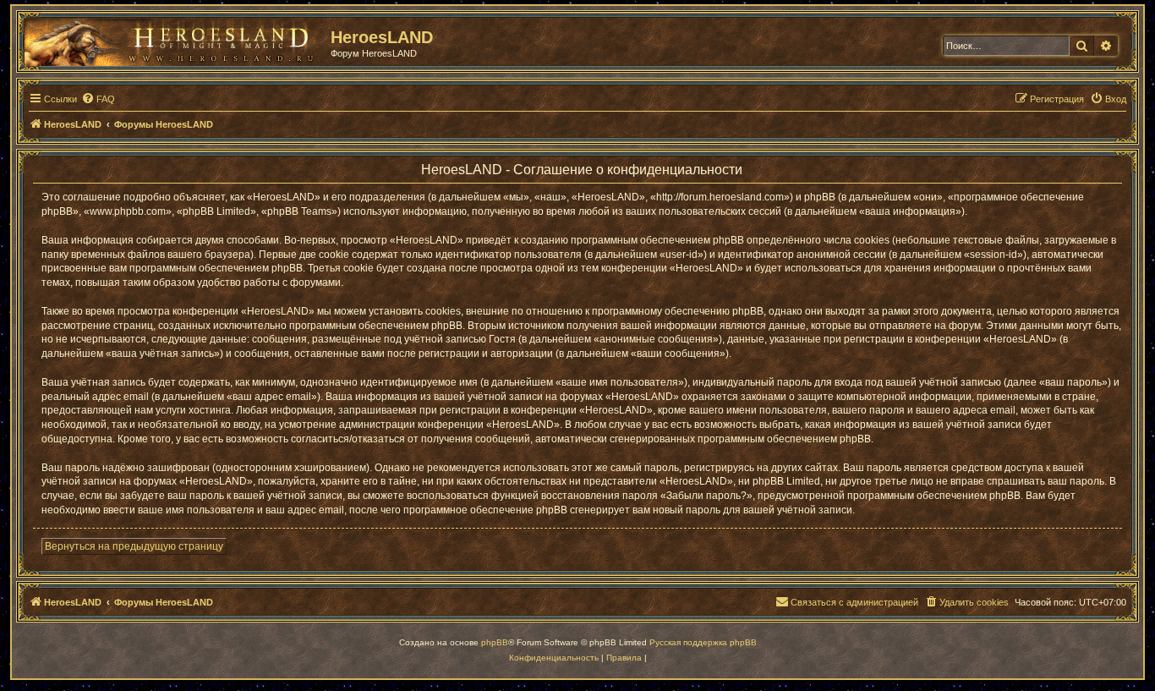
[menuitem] (98, 99)
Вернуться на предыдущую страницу (134, 546)
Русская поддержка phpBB (703, 642)
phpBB (494, 642)
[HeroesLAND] (173, 39)
